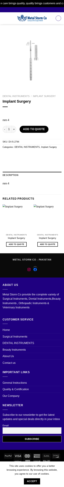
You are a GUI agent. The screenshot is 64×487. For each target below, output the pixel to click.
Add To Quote (34, 129)
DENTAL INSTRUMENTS (16, 96)
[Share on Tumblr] (49, 155)
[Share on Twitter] (18, 155)
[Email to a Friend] (24, 155)
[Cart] (58, 18)
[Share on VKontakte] (36, 155)
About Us (8, 356)
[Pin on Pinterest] (30, 155)
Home (6, 329)
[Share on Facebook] (12, 155)
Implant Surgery (44, 96)
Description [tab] (10, 175)
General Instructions (15, 382)
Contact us (9, 362)
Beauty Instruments (14, 349)
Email (6, 425)
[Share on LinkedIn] (42, 155)
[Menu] (5, 18)
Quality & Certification (16, 389)
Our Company (11, 395)
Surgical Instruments (15, 336)
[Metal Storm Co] (32, 18)
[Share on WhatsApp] (6, 155)
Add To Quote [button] (16, 244)
